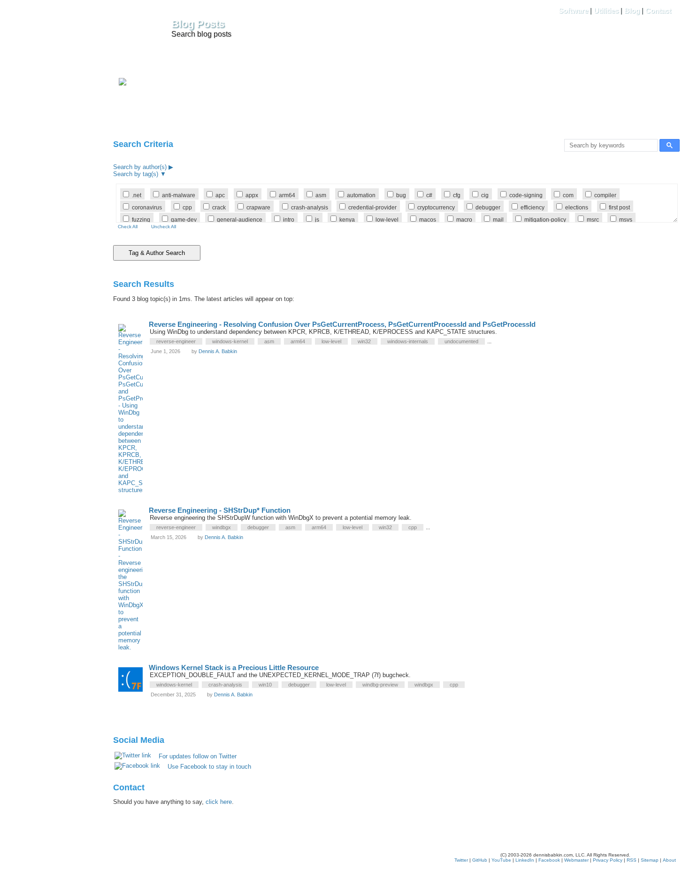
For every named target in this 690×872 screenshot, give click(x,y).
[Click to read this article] (133, 407)
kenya (347, 219)
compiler (605, 195)
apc (220, 195)
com (568, 195)
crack (219, 207)
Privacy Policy (607, 860)
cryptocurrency (436, 207)
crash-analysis (309, 207)
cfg (456, 195)
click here (219, 801)
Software (573, 11)
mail (498, 219)
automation (361, 195)
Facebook (549, 860)
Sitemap (650, 860)
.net (136, 195)
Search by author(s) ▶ (143, 166)
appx (251, 195)
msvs (625, 219)
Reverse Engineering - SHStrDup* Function (220, 510)
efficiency (532, 207)
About (669, 860)
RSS (631, 860)
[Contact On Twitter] (122, 83)
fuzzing (141, 219)
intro (288, 219)
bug (401, 195)
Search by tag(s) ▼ (139, 173)
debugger (487, 207)
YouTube (501, 860)
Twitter (461, 860)
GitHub (479, 860)
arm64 (287, 195)
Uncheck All (163, 226)
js (317, 219)
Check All (128, 226)
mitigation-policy (545, 219)
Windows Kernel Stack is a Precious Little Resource (234, 667)
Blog (632, 11)
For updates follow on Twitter (198, 756)
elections (576, 207)
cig (485, 195)
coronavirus (147, 207)
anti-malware (178, 195)
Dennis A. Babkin (218, 351)
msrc (593, 219)
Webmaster (576, 860)
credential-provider (372, 207)
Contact (658, 11)
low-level (387, 219)
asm (320, 195)
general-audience (239, 219)
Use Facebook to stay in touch (209, 766)
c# (429, 195)
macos (427, 219)
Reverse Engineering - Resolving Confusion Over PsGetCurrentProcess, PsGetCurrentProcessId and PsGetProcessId (342, 324)
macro (464, 219)
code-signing (526, 195)
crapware (258, 207)
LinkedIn (524, 860)
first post (619, 207)
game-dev (184, 219)
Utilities (606, 11)
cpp (187, 207)
